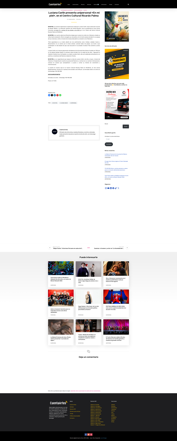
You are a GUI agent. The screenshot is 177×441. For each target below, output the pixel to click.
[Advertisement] (74, 114)
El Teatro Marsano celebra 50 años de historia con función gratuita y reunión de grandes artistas (115, 339)
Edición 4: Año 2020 (95, 420)
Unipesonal (73, 102)
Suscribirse (108, 144)
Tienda (110, 4)
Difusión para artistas (75, 411)
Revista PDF (73, 409)
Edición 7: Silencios (95, 415)
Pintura (113, 411)
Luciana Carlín (64, 102)
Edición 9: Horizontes (96, 412)
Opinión (113, 404)
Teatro (85, 10)
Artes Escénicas (78, 10)
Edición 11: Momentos (96, 409)
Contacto (117, 4)
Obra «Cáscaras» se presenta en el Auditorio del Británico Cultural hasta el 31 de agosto (115, 280)
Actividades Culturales (67, 10)
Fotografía (113, 417)
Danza (112, 420)
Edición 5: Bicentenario (96, 418)
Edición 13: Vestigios (95, 406)
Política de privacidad (75, 416)
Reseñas (113, 406)
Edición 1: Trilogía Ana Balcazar (98, 425)
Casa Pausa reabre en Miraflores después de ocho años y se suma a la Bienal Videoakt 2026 (61, 279)
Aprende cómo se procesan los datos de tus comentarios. (85, 391)
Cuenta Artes (75, 4)
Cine (112, 412)
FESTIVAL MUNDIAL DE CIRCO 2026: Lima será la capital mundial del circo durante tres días (116, 308)
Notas (112, 421)
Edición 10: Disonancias (96, 411)
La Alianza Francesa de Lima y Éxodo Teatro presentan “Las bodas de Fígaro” (61, 339)
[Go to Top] (174, 438)
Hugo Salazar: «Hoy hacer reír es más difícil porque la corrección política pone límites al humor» (88, 308)
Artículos (89, 4)
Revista (82, 4)
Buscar (106, 123)
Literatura (113, 409)
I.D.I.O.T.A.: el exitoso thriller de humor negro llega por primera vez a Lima (88, 281)
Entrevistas (103, 4)
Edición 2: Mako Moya (96, 423)
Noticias (72, 407)
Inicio (69, 4)
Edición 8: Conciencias (96, 414)
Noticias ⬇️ (96, 4)
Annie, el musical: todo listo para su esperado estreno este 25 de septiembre (60, 310)
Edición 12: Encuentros (96, 407)
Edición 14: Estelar (95, 404)
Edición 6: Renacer (95, 417)
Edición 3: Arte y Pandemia (97, 421)
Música (113, 415)
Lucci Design (104, 438)
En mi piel (55, 102)
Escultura (113, 418)
